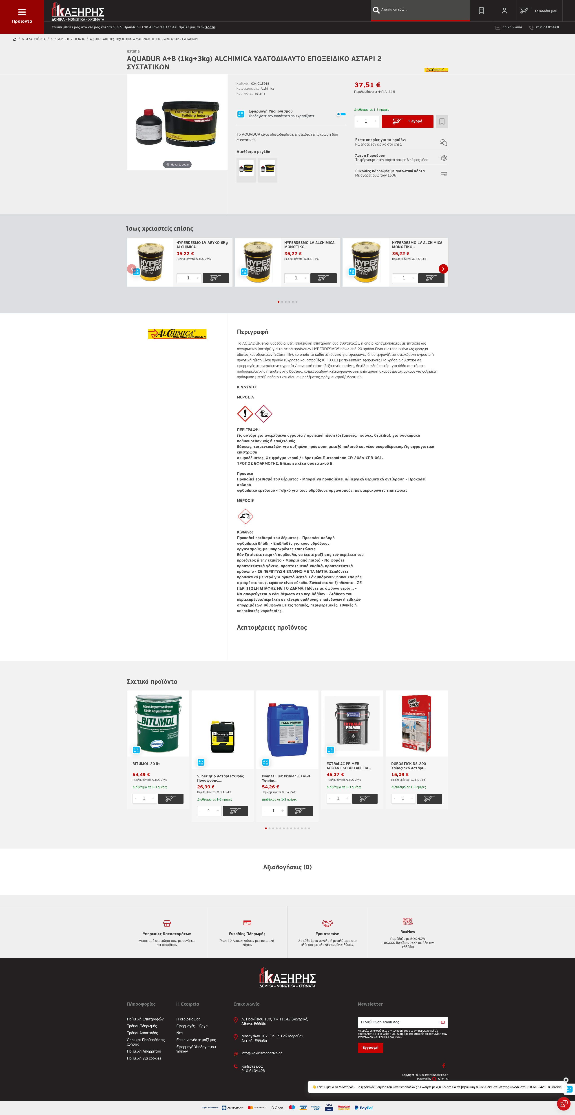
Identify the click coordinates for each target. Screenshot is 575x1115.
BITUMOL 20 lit (146, 764)
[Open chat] (564, 1104)
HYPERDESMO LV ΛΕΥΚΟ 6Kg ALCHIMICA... (202, 245)
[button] (376, 10)
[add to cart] (216, 278)
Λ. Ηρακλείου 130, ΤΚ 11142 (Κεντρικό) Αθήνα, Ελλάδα (274, 1022)
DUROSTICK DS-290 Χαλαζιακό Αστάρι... (408, 766)
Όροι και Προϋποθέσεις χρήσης (146, 1042)
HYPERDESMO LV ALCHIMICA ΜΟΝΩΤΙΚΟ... (309, 245)
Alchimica (267, 89)
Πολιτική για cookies (144, 1058)
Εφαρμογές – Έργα (192, 1026)
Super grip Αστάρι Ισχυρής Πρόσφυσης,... (220, 779)
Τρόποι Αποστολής (142, 1033)
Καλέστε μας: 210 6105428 (253, 1069)
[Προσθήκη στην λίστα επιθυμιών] (442, 121)
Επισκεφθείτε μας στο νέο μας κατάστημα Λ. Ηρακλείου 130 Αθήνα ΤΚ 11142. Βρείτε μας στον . (134, 27)
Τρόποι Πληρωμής (142, 1026)
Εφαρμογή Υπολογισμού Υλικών (196, 1049)
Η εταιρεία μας (188, 1019)
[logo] (78, 10)
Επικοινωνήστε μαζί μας (196, 1040)
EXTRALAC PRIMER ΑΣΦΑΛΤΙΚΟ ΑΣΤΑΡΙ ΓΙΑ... (349, 766)
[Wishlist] (481, 10)
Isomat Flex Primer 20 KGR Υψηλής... (286, 779)
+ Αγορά (415, 121)
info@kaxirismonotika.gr (261, 1053)
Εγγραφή (370, 1048)
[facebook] (443, 1065)
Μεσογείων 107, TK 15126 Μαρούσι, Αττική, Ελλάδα (272, 1038)
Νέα (179, 1033)
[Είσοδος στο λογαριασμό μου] (504, 10)
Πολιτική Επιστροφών (145, 1019)
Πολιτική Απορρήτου (144, 1051)
